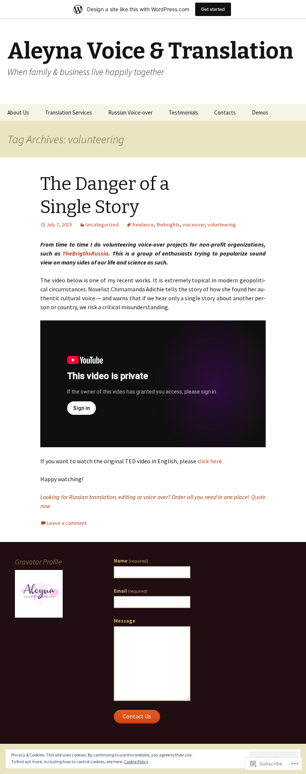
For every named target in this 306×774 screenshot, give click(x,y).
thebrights (168, 224)
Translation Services (68, 112)
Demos (260, 112)
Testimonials (183, 112)
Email (130, 590)
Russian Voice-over (130, 112)
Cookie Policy (136, 761)
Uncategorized (102, 224)
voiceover (193, 224)
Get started (213, 9)
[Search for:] (292, 112)
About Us (18, 112)
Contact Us (137, 716)
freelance (143, 224)
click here (209, 461)
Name (131, 560)
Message (124, 620)
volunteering (221, 224)
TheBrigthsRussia (85, 253)
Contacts (225, 112)
